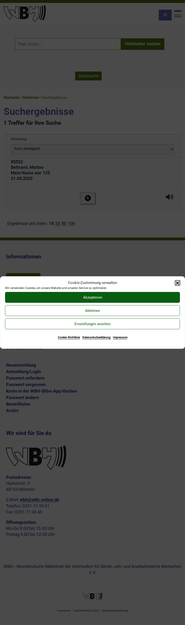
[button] (177, 282)
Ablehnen (92, 311)
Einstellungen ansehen (92, 324)
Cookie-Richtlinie (69, 337)
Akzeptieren (92, 297)
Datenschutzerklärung (96, 337)
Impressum (120, 337)
